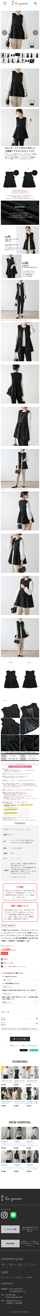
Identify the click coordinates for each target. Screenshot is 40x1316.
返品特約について (14, 1045)
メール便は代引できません (9, 976)
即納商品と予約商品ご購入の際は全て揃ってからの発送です (19, 990)
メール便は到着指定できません (11, 983)
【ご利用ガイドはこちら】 (18, 877)
